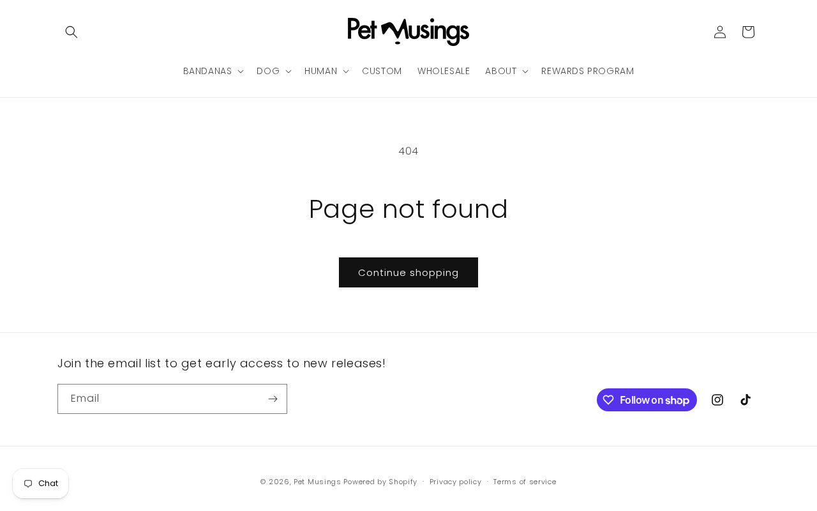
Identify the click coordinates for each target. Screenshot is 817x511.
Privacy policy (456, 482)
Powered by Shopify (380, 482)
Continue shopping (408, 272)
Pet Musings (317, 482)
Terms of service (524, 482)
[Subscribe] (273, 399)
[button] (71, 32)
